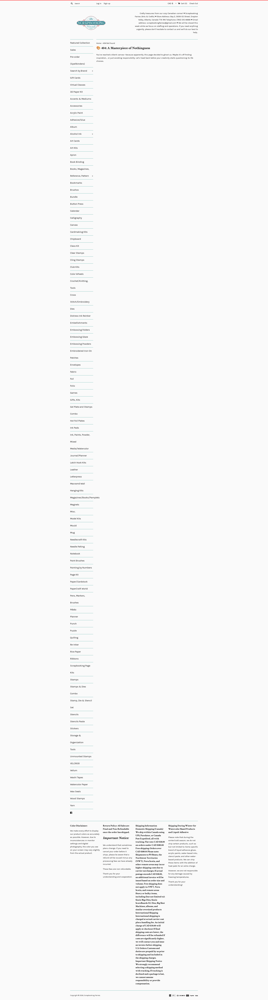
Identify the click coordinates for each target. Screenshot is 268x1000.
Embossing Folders (80, 330)
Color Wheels (77, 274)
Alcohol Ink (81, 134)
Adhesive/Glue (77, 120)
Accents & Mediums (80, 99)
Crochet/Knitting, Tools (79, 284)
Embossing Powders (80, 344)
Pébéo (73, 609)
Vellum (73, 770)
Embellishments (78, 323)
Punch (73, 623)
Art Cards (75, 141)
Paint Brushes (77, 560)
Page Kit (74, 574)
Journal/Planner (78, 455)
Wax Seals (75, 791)
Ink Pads (74, 427)
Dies (72, 308)
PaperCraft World (79, 588)
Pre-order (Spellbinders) (77, 60)
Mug (72, 532)
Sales (73, 50)
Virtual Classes (77, 84)
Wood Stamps (77, 798)
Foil (72, 378)
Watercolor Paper (79, 784)
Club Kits (74, 267)
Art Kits (74, 148)
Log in (98, 3)
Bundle (73, 197)
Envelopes (75, 364)
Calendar (74, 211)
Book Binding (77, 162)
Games (73, 393)
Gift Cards (75, 77)
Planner (74, 616)
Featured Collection (80, 43)
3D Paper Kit (76, 92)
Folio (72, 385)
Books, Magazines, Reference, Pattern (81, 172)
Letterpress (76, 476)
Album (73, 127)
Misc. (72, 511)
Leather (74, 469)
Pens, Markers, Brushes (77, 599)
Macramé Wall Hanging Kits (77, 487)
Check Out (193, 3)
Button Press (76, 204)
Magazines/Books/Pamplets (81, 497)
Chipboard (75, 239)
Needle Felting (77, 546)
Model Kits (75, 518)
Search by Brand (81, 70)
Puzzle (73, 630)
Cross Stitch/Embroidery (79, 298)
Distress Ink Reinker (80, 316)
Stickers (74, 728)
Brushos (74, 190)
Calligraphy (76, 218)
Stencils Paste (77, 721)
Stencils (74, 714)
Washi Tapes (76, 777)
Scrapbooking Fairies (92, 995)
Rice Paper (75, 651)
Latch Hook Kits (78, 462)
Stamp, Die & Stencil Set (81, 704)
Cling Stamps (77, 260)
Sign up (107, 3)
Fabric (73, 371)
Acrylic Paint (76, 113)
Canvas (74, 225)
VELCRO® (75, 763)
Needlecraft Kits (78, 539)
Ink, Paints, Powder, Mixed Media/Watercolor (80, 441)
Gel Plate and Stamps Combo (81, 410)
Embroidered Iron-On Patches (81, 354)
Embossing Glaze (79, 337)
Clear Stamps (77, 253)
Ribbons (74, 658)
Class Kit (74, 246)
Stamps (74, 679)
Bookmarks (76, 183)
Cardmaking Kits (79, 232)
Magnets (74, 504)
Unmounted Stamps (80, 756)
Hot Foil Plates (77, 420)
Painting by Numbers (81, 567)
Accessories (76, 106)
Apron (73, 155)
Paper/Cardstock (79, 581)
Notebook (75, 553)
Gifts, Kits (75, 400)
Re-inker (74, 644)
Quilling (74, 637)
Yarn (72, 805)
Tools (72, 749)
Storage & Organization (76, 739)
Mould (73, 525)
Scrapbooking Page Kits (80, 669)
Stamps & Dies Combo (78, 690)
